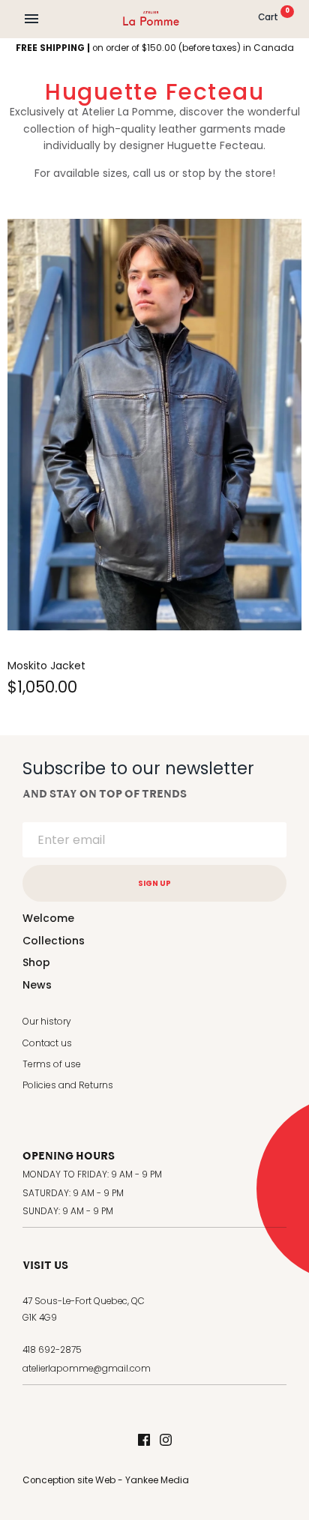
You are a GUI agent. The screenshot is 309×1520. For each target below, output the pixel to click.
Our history (46, 1021)
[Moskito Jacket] (155, 424)
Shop (36, 962)
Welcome (48, 918)
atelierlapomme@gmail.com (86, 1369)
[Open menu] (31, 18)
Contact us (47, 1043)
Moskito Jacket (47, 665)
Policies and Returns (67, 1085)
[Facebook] (144, 1441)
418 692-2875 (52, 1350)
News (37, 984)
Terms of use (51, 1064)
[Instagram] (166, 1441)
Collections (53, 940)
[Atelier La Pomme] (151, 18)
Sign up (154, 883)
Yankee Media (157, 1480)
